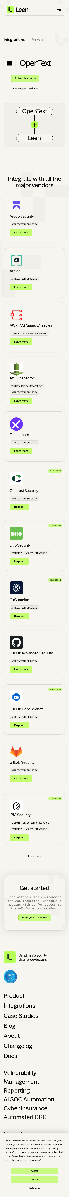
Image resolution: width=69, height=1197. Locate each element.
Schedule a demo (25, 78)
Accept (34, 1171)
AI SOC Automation (29, 1099)
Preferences (34, 1188)
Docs (10, 1056)
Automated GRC (25, 1117)
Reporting (17, 1090)
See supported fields (25, 88)
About (12, 1035)
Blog (9, 1025)
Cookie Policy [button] (18, 1156)
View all (38, 40)
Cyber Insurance (25, 1108)
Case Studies (21, 1016)
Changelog (18, 1046)
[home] (18, 9)
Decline (34, 1180)
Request (19, 506)
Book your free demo (34, 917)
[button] (59, 9)
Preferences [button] (34, 1160)
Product (14, 995)
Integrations (19, 1005)
